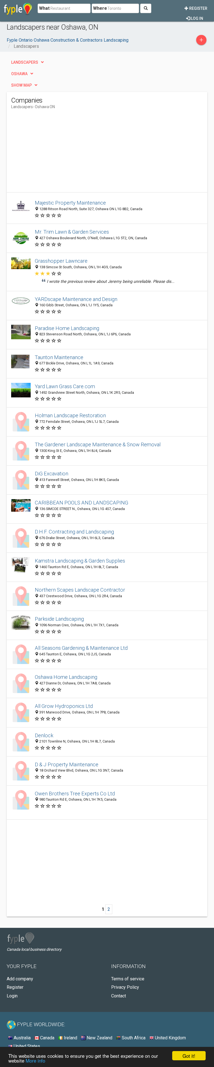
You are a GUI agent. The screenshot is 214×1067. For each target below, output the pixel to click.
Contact (118, 996)
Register (197, 8)
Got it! (189, 1055)
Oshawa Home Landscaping (66, 677)
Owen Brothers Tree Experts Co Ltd (75, 793)
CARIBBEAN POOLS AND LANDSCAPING (81, 503)
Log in (196, 18)
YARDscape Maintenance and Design (76, 299)
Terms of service (127, 978)
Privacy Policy (125, 987)
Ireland (70, 1037)
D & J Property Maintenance (66, 764)
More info (35, 1060)
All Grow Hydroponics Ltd (64, 706)
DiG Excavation (51, 473)
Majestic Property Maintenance (70, 203)
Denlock (44, 735)
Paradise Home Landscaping (67, 328)
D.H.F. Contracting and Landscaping (74, 532)
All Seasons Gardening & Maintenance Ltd (81, 648)
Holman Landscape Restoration (70, 415)
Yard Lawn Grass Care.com (65, 386)
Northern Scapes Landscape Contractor (80, 590)
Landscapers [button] (24, 62)
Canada (46, 1037)
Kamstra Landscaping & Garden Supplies (80, 561)
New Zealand (99, 1037)
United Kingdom (170, 1037)
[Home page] (18, 8)
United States (26, 1046)
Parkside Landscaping (59, 619)
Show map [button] (21, 85)
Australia (22, 1037)
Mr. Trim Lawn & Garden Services (72, 232)
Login (12, 996)
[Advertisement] (58, 153)
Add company (20, 978)
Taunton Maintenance (59, 357)
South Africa (133, 1037)
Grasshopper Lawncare (61, 261)
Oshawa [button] (19, 74)
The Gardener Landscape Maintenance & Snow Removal (97, 444)
